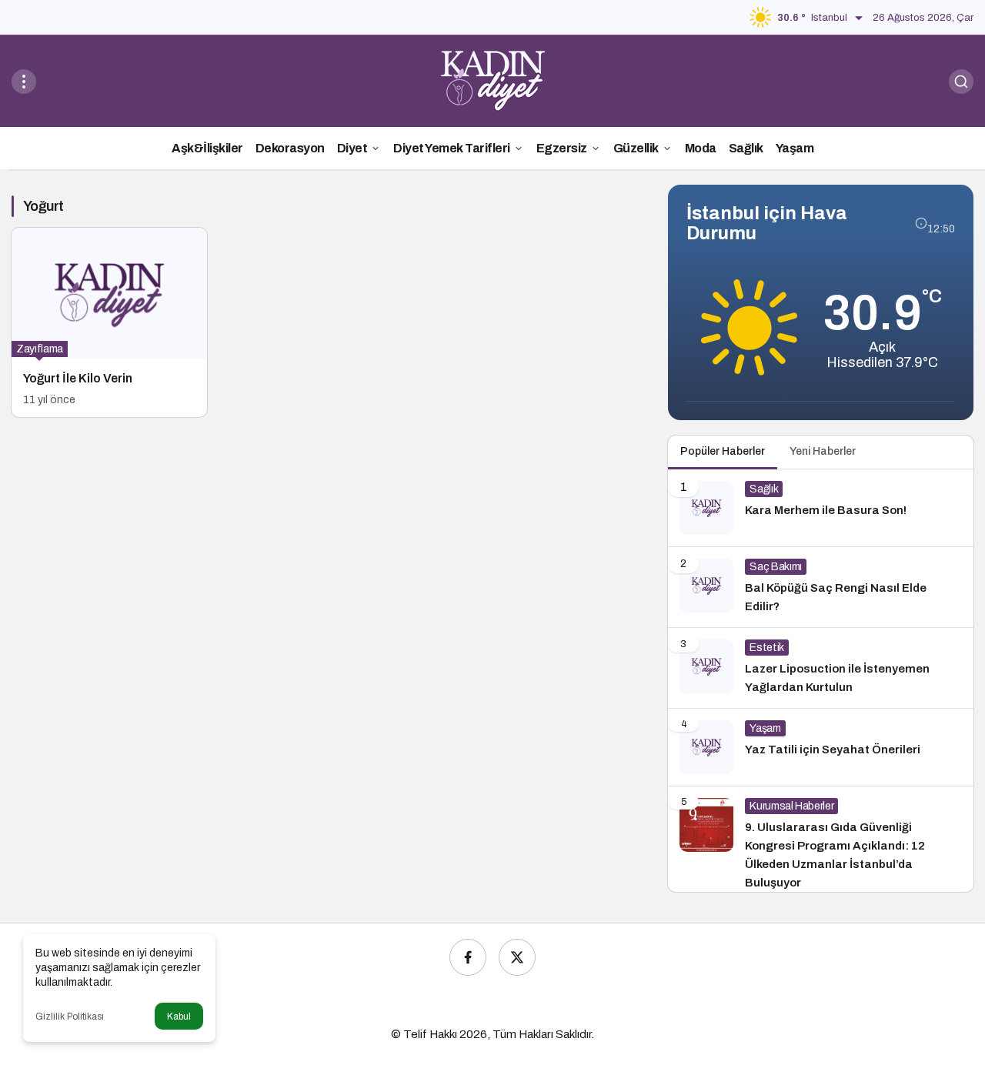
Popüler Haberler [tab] (722, 451)
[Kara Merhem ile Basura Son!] (820, 507)
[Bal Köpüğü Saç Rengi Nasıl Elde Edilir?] (820, 587)
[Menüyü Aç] (24, 81)
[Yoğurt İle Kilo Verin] (109, 322)
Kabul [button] (179, 1016)
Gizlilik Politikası (69, 1016)
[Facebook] (467, 957)
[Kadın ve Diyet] (493, 80)
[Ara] (961, 81)
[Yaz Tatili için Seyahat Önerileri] (820, 747)
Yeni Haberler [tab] (823, 451)
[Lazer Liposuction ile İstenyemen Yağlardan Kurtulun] (820, 668)
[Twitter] (517, 957)
